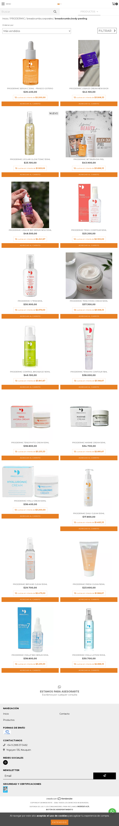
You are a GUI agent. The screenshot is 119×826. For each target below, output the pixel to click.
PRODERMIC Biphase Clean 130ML (30, 584)
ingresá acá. (83, 807)
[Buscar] (55, 11)
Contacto (65, 713)
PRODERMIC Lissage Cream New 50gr (88, 88)
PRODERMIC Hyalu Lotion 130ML (89, 655)
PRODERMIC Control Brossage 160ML (30, 372)
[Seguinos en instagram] (5, 762)
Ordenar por (7, 25)
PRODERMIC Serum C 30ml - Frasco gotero (30, 88)
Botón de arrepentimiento (59, 810)
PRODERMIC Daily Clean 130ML (89, 513)
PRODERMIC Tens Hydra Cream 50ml (89, 301)
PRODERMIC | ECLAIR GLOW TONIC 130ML (30, 159)
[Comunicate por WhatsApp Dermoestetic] (112, 811)
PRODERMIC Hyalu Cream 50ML (30, 501)
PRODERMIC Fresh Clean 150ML (89, 584)
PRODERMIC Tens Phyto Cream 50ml (30, 442)
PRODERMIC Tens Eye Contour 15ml (89, 372)
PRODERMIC (17, 18)
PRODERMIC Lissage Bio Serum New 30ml (30, 230)
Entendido (59, 822)
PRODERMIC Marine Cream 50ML (89, 442)
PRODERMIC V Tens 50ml (30, 301)
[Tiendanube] (59, 800)
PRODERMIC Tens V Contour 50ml (89, 230)
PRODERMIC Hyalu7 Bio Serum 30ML (30, 655)
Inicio (5, 18)
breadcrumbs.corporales (40, 18)
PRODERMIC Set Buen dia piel (89, 159)
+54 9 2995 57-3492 (17, 745)
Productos (8, 720)
